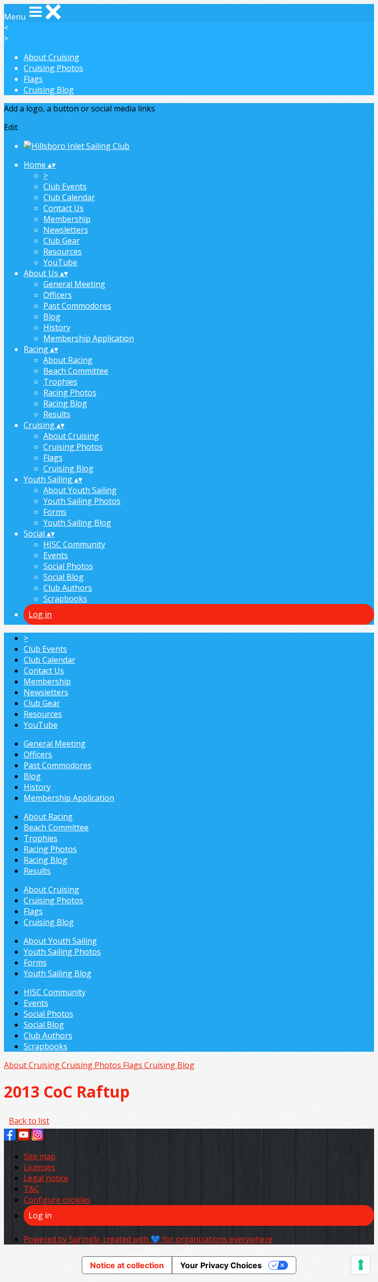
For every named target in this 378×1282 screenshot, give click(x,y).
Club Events (65, 186)
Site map (40, 1156)
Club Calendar (69, 197)
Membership (67, 219)
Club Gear (61, 240)
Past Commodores (77, 305)
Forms (54, 511)
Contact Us (63, 208)
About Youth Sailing (80, 490)
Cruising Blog (49, 89)
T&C (31, 1188)
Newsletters (65, 229)
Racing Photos (69, 392)
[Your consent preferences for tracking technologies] (360, 1264)
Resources (62, 251)
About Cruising (51, 57)
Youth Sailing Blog (77, 522)
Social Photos (68, 566)
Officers (57, 294)
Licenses (39, 1167)
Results (56, 414)
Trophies (60, 381)
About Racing (68, 360)
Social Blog (63, 576)
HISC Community (74, 544)
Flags (33, 78)
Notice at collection (127, 1265)
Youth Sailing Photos (82, 501)
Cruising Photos (53, 68)
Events (55, 555)
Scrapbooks (65, 598)
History (56, 327)
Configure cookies (57, 1199)
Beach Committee (75, 370)
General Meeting (74, 284)
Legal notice (46, 1178)
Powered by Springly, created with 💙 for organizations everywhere (148, 1239)
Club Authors (67, 587)
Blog (52, 316)
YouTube (60, 262)
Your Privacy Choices (221, 1265)
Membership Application (88, 338)
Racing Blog (65, 403)
